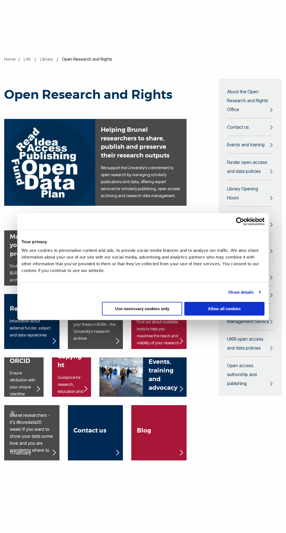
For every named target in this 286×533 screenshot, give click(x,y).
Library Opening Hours (242, 193)
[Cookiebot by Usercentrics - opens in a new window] (240, 221)
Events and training (245, 144)
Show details (241, 292)
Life (27, 59)
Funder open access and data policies (247, 166)
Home (10, 59)
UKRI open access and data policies (245, 343)
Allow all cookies (224, 308)
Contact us (238, 127)
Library (46, 59)
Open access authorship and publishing (242, 374)
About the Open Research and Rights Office (247, 100)
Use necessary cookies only (142, 308)
